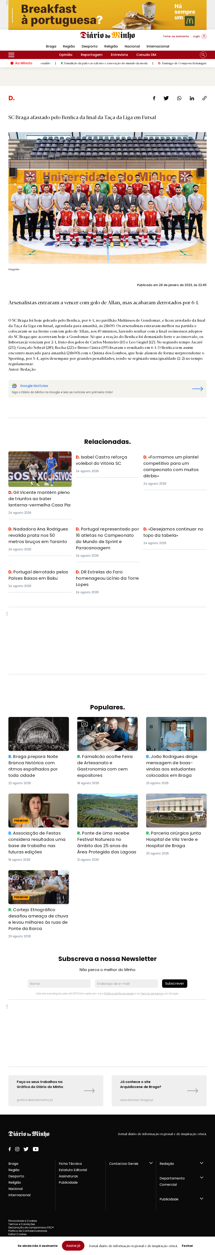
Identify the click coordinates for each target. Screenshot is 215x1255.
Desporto (90, 46)
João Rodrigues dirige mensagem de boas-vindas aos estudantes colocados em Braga (175, 724)
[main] (107, 600)
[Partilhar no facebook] (154, 98)
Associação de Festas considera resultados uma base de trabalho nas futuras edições (37, 801)
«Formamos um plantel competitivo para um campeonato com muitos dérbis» (174, 461)
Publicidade (68, 1182)
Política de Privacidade (119, 993)
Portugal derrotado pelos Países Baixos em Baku (36, 574)
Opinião (65, 54)
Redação (167, 1163)
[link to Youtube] (36, 1149)
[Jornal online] (30, 38)
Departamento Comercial (172, 1181)
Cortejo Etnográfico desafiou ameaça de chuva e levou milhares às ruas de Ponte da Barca (38, 877)
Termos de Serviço (152, 993)
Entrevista (119, 54)
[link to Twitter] (26, 1149)
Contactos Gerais (123, 1163)
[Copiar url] (204, 98)
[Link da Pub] (107, 15)
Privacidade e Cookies (22, 1221)
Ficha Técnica (70, 1163)
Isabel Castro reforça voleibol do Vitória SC (104, 459)
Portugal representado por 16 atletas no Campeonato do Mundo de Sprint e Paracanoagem (107, 533)
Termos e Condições (21, 1224)
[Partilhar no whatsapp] (179, 98)
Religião (111, 46)
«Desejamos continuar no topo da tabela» (172, 531)
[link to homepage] (107, 36)
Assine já (73, 1245)
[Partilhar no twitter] (166, 98)
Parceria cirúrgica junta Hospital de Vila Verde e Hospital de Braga (176, 798)
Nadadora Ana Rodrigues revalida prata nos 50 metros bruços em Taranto (37, 533)
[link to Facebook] (9, 1149)
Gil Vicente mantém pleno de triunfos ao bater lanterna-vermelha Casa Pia (39, 458)
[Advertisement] (107, 640)
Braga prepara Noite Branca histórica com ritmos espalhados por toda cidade (36, 724)
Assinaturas (68, 1176)
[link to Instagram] (17, 1149)
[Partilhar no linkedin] (192, 98)
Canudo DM (146, 54)
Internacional (158, 46)
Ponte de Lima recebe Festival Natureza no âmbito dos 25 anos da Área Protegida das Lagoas (105, 801)
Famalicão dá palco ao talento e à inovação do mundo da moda (72, 63)
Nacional (132, 46)
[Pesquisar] (203, 55)
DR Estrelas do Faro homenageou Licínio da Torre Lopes (104, 574)
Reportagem (91, 54)
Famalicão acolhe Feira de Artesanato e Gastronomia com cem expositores (104, 724)
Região (69, 46)
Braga (13, 1163)
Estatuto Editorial (73, 1170)
